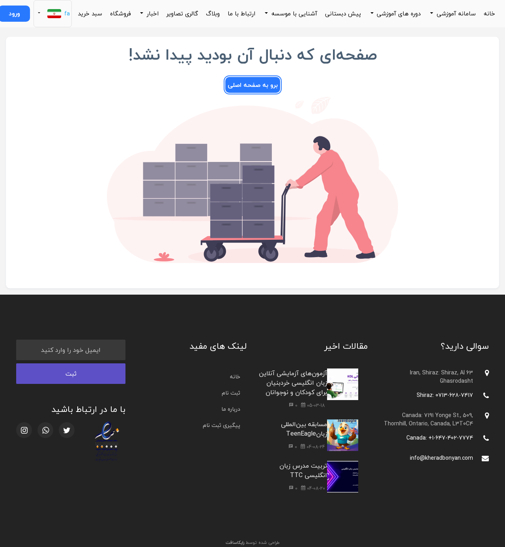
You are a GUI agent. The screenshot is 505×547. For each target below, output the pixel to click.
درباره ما (230, 409)
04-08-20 (315, 488)
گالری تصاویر (182, 13)
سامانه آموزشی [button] (455, 13)
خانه (489, 13)
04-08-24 (315, 447)
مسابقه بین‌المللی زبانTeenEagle (304, 429)
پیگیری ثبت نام (221, 425)
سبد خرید (90, 13)
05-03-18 (315, 405)
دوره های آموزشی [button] (398, 13)
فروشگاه (120, 13)
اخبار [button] (152, 13)
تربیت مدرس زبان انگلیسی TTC (303, 470)
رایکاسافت (235, 542)
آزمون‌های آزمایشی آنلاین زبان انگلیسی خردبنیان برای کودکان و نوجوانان (293, 383)
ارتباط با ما (241, 13)
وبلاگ (213, 13)
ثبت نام (231, 393)
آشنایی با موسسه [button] (293, 13)
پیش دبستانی (343, 13)
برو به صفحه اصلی (253, 84)
